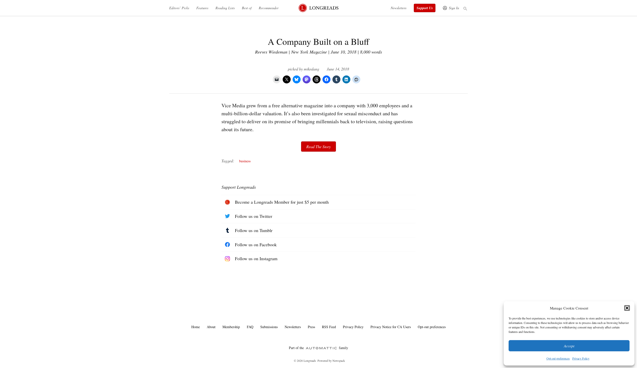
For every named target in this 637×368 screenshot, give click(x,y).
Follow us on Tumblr (253, 230)
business (245, 161)
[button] (627, 308)
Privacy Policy (580, 358)
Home (195, 326)
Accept (569, 345)
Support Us (425, 7)
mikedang (311, 68)
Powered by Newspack (331, 361)
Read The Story (318, 146)
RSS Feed (329, 326)
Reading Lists (225, 7)
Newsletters (398, 7)
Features (202, 7)
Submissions (269, 326)
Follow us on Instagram (256, 258)
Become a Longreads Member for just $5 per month (282, 202)
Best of (247, 7)
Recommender (268, 7)
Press (311, 326)
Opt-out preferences (558, 358)
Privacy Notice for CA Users (391, 326)
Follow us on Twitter (253, 216)
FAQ (250, 326)
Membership (231, 326)
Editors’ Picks (179, 7)
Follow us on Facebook (256, 244)
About (211, 326)
